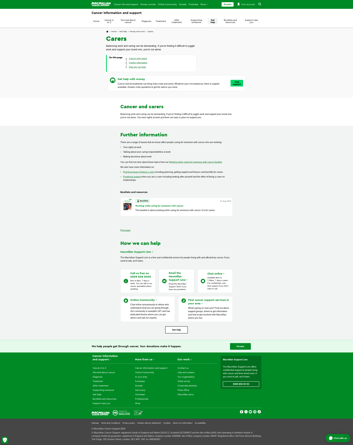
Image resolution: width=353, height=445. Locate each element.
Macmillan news (186, 394)
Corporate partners (187, 386)
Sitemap (95, 423)
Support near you (251, 21)
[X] (246, 412)
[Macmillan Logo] (101, 4)
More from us (143, 359)
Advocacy (140, 390)
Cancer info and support (126, 4)
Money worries (148, 4)
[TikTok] (259, 412)
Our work (183, 359)
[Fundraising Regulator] (121, 413)
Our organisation (186, 377)
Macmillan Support (135, 252)
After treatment (177, 21)
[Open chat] (338, 438)
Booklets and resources (230, 21)
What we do (184, 381)
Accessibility (200, 423)
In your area (141, 377)
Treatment (161, 21)
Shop (137, 403)
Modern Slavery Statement (149, 423)
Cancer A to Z (109, 21)
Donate (182, 4)
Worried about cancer (128, 21)
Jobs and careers (186, 372)
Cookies (166, 423)
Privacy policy (128, 423)
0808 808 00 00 (241, 384)
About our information (182, 423)
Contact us (183, 368)
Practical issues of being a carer (139, 172)
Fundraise (193, 4)
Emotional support (132, 177)
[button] (258, 4)
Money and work (137, 32)
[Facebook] (241, 412)
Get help (213, 21)
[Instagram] (254, 412)
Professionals (141, 399)
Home (96, 21)
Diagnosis (146, 21)
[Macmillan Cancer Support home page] (107, 31)
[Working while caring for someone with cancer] (127, 207)
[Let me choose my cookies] (4, 440)
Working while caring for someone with (159, 206)
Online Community (167, 4)
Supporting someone (196, 21)
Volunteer (140, 394)
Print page (125, 230)
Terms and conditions (110, 423)
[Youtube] (250, 412)
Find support (237, 83)
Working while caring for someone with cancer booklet (195, 162)
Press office (183, 390)
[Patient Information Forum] (138, 413)
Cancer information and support (151, 368)
